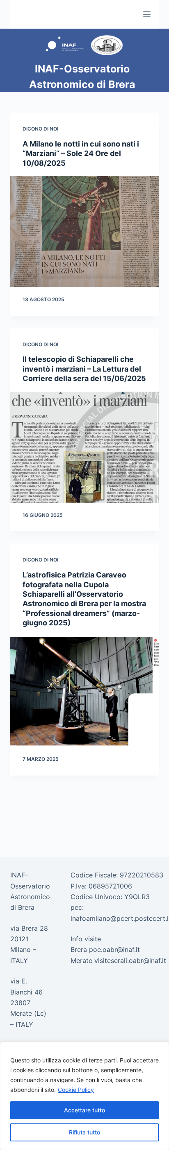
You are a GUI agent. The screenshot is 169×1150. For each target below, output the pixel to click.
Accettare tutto (84, 1110)
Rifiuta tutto (84, 1132)
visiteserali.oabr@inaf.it (130, 960)
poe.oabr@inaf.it (114, 949)
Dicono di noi (40, 129)
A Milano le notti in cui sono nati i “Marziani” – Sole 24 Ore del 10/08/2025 (81, 153)
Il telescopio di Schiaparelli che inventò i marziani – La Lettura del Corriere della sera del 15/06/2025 (84, 369)
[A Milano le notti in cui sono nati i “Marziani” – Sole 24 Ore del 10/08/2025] (84, 231)
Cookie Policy (76, 1089)
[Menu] (147, 14)
